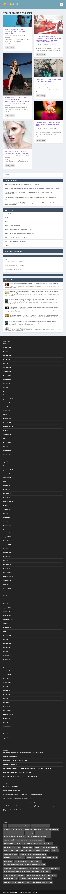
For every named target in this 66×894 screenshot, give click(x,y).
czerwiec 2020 (7, 545)
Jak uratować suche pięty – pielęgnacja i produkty (17, 772)
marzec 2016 (6, 730)
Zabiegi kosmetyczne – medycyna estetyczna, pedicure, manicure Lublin (48, 124)
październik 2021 (8, 501)
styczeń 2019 (7, 608)
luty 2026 (5, 363)
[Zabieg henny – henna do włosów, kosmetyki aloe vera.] (48, 68)
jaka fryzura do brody (37, 840)
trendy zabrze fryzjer (49, 875)
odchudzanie (8, 861)
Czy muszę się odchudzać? (10, 786)
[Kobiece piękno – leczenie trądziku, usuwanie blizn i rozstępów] (17, 21)
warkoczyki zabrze (24, 882)
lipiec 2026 (6, 343)
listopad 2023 (7, 422)
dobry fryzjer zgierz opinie (32, 829)
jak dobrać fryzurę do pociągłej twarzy (39, 843)
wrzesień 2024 (7, 403)
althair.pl (10, 35)
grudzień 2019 (7, 568)
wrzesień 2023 (7, 430)
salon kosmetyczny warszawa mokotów (17, 872)
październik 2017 (8, 667)
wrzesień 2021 (7, 505)
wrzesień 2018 (7, 623)
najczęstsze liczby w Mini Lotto (14, 857)
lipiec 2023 (6, 438)
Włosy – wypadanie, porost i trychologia (16, 241)
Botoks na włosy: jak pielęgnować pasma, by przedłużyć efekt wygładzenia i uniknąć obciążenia (34, 284)
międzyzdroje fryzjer (10, 854)
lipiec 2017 (6, 679)
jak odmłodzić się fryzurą (12, 847)
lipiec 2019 (6, 584)
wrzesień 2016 (7, 718)
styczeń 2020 (7, 564)
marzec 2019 (6, 600)
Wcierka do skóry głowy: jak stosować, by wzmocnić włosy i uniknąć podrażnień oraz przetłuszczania (28, 192)
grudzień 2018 (7, 611)
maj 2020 (5, 548)
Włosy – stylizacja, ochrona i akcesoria (16, 237)
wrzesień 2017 (7, 671)
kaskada (37, 847)
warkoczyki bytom (10, 882)
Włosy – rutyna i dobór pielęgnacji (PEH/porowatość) (19, 233)
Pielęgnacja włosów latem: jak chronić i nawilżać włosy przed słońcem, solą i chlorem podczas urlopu (34, 292)
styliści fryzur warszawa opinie (14, 875)
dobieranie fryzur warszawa (40, 826)
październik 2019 (8, 576)
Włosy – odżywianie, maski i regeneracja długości (18, 229)
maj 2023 (5, 446)
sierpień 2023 (7, 434)
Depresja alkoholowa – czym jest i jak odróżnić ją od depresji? (22, 184)
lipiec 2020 (6, 540)
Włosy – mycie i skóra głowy (13, 225)
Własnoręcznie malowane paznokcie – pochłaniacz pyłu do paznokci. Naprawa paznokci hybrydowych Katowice (48, 39)
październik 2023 (8, 426)
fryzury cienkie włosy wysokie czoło (38, 836)
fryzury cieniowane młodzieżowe (14, 836)
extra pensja (29, 833)
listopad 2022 (7, 466)
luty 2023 (5, 458)
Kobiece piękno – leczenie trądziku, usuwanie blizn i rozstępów (15, 31)
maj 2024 (5, 407)
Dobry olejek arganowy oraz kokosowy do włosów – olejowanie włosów (23, 752)
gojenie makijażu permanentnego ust (16, 840)
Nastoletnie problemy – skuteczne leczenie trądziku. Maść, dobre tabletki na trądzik (27, 768)
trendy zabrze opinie (10, 879)
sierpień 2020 (7, 537)
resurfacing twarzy (52, 868)
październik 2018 (8, 619)
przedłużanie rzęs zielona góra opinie (16, 868)
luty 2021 (5, 521)
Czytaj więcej (10, 47)
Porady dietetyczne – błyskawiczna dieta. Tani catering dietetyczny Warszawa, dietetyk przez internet (32, 806)
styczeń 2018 (7, 655)
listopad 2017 (7, 663)
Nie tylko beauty (9, 214)
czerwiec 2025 (7, 375)
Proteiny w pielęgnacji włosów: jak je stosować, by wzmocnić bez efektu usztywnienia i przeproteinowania (29, 203)
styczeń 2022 (7, 493)
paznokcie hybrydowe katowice (35, 864)
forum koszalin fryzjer (43, 833)
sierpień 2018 (7, 627)
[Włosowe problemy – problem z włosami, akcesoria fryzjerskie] (17, 135)
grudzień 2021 (7, 497)
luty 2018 (5, 651)
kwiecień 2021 (7, 517)
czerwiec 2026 (7, 347)
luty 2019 (5, 604)
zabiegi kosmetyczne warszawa (42, 882)
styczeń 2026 (7, 367)
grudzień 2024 (7, 391)
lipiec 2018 (6, 631)
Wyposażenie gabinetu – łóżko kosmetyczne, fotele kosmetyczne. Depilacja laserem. (17, 99)
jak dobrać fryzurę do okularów (14, 843)
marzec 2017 (6, 694)
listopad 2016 (7, 710)
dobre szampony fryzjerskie (13, 829)
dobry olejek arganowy (50, 829)
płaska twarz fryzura (37, 868)
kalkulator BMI (27, 847)
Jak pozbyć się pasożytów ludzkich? (13, 810)
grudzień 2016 (7, 706)
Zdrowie (7, 245)
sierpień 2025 (7, 371)
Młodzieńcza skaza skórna (10, 764)
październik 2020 (8, 529)
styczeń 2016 (7, 738)
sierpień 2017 (7, 675)
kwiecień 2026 (7, 355)
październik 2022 (8, 470)
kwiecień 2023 (7, 450)
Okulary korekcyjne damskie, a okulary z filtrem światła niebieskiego (22, 794)
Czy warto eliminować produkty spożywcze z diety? (17, 798)
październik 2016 (8, 714)
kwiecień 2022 (7, 485)
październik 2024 (8, 399)
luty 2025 (5, 387)
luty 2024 (5, 414)
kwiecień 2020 (7, 552)
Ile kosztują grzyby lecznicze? (11, 790)
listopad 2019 (7, 572)
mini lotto (55, 850)
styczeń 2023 (7, 462)
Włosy (23, 156)
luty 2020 (5, 560)
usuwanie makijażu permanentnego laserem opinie (35, 879)
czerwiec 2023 (7, 442)
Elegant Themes (19, 892)
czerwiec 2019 (7, 588)
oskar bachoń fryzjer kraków (13, 864)
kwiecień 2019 (7, 596)
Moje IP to (23, 854)
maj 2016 (5, 722)
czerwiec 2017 (7, 682)
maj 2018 (5, 639)
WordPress (34, 892)
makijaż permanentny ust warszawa (15, 850)
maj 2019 (5, 592)
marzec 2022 (6, 489)
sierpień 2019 (7, 580)
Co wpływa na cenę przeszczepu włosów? (21, 328)
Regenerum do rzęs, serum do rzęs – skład (15, 760)
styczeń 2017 (7, 702)
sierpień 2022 (7, 477)
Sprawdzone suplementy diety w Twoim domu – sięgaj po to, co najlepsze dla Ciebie (34, 315)
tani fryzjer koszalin (33, 875)
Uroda (20, 35)
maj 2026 (5, 351)
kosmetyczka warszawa (49, 847)
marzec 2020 (6, 556)
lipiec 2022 (6, 481)
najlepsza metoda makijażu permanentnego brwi (42, 857)
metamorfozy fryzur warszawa (39, 850)
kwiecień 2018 (7, 643)
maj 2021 (5, 513)
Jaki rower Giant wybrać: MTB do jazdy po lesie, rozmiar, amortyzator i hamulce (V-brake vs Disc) (32, 188)
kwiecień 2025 (7, 379)
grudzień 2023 (7, 418)
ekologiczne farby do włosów (13, 833)
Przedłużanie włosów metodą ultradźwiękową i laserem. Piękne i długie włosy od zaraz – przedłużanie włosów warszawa (35, 307)
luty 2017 (5, 698)
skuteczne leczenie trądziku (41, 872)
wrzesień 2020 (7, 533)
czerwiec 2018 (7, 635)
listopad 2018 (7, 615)
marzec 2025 (6, 383)
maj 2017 (5, 686)
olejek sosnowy (36, 861)
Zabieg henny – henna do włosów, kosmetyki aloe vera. (48, 80)
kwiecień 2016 (7, 726)
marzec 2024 (6, 410)
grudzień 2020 (7, 525)
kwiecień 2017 (7, 690)
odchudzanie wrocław (22, 861)
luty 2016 (5, 734)
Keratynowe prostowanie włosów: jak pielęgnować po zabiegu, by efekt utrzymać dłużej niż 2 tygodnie (31, 198)
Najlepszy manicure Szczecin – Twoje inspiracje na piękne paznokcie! (22, 776)
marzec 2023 (6, 454)
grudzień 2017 (7, 659)
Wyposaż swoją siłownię (10, 756)
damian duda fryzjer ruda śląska (19, 826)
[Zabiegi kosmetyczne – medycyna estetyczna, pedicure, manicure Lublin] (48, 110)
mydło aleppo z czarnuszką (37, 854)
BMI (5, 826)
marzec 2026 (6, 359)
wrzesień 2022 (7, 474)
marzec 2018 (6, 647)
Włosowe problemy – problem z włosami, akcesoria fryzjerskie (16, 152)
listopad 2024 (7, 395)
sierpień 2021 (7, 509)
